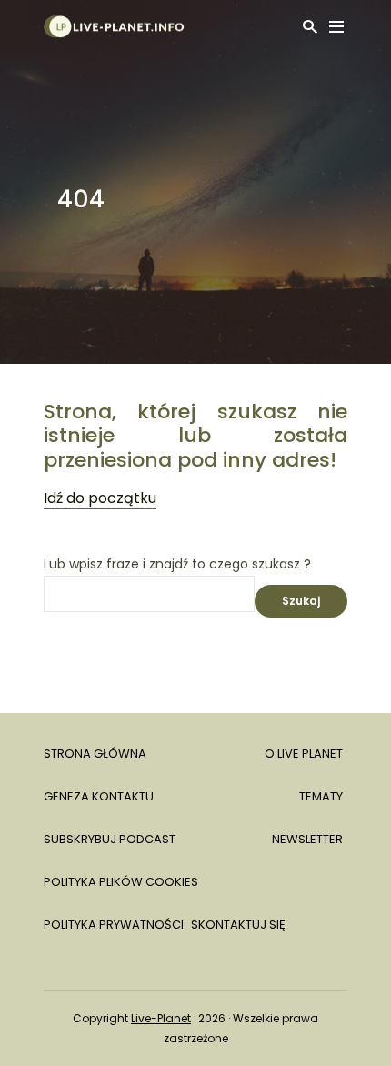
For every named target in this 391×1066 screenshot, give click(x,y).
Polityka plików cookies (121, 881)
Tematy (321, 796)
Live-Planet (161, 1018)
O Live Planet (304, 753)
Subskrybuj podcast (109, 839)
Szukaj (301, 600)
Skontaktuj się (238, 924)
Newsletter (307, 839)
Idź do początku (100, 498)
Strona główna (95, 753)
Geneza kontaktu (99, 796)
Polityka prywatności (114, 924)
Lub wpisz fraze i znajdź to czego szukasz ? (177, 564)
